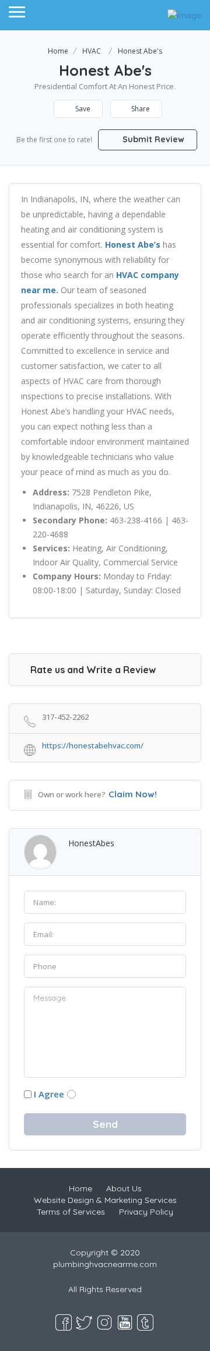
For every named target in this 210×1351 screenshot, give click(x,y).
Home (58, 51)
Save (82, 109)
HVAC (91, 51)
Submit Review (152, 139)
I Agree (49, 1094)
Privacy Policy (146, 1211)
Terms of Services (71, 1211)
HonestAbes (91, 843)
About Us (124, 1188)
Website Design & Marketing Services (105, 1200)
